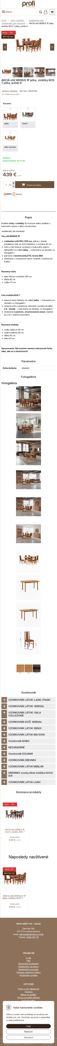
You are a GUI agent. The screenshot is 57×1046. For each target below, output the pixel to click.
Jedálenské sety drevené (13, 23)
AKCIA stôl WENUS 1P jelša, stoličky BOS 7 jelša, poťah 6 (14, 898)
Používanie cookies (28, 975)
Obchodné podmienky (28, 963)
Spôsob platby (28, 1000)
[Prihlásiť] (45, 11)
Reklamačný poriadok (28, 969)
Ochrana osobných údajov (28, 972)
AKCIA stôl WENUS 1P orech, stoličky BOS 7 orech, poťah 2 (15, 831)
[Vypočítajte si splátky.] (12, 194)
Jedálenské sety (36, 20)
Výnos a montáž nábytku (28, 997)
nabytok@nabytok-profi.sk (31, 934)
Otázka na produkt (11, 94)
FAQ (28, 961)
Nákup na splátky (28, 995)
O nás (28, 958)
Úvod (3, 20)
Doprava (29, 992)
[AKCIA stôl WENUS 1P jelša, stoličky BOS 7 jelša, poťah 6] (28, 46)
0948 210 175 (33, 937)
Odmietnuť (28, 1037)
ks (10, 184)
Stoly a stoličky (17, 20)
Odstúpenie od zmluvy (28, 966)
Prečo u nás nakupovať (28, 989)
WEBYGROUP (48, 1043)
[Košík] (52, 12)
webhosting (28, 1043)
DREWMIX (14, 91)
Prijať (28, 1026)
